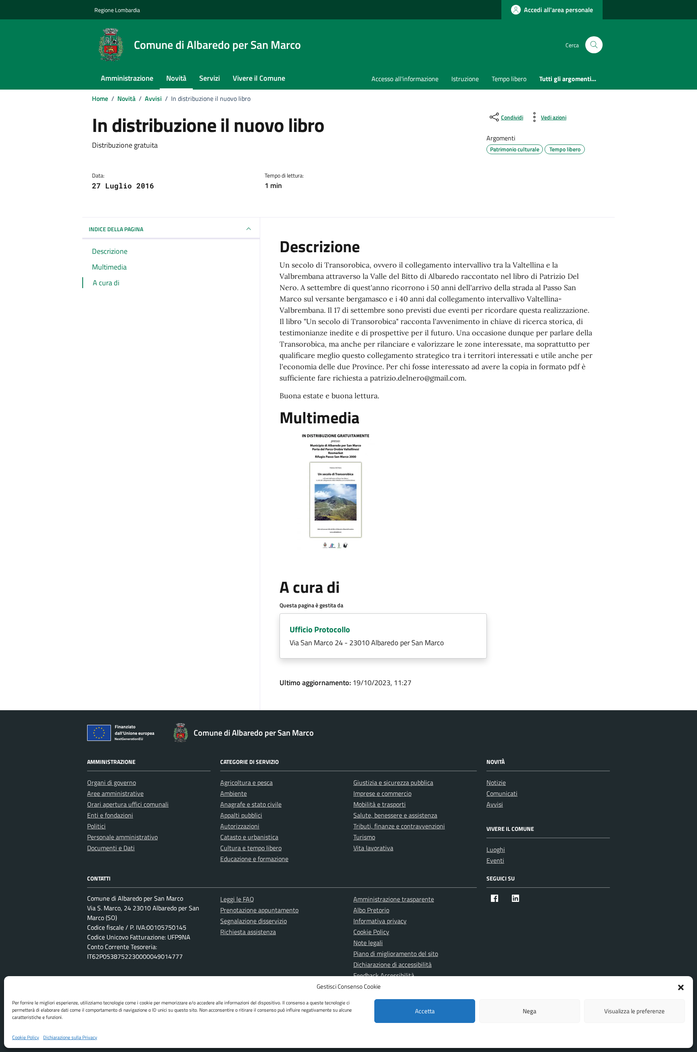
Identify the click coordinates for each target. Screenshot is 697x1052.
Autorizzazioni (239, 826)
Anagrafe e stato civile (251, 804)
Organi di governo (111, 782)
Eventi (495, 860)
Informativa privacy (380, 921)
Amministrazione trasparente (393, 899)
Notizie (496, 782)
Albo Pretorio (371, 910)
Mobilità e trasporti (379, 804)
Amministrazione (127, 78)
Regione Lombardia (117, 10)
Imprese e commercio (382, 793)
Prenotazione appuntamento (259, 910)
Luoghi (495, 849)
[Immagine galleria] (336, 490)
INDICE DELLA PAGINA (116, 229)
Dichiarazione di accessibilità (392, 964)
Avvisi (494, 804)
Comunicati (502, 793)
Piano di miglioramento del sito (395, 953)
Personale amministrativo (122, 837)
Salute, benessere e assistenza (395, 815)
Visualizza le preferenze (634, 1011)
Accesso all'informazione (404, 79)
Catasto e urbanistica (249, 837)
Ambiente (233, 793)
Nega (529, 1011)
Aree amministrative (115, 793)
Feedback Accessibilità (383, 975)
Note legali (368, 942)
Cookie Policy (25, 1037)
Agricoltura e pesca (246, 782)
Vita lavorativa (373, 848)
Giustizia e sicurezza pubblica (393, 782)
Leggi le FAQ (237, 899)
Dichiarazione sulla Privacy (70, 1037)
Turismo (364, 837)
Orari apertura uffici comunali (128, 804)
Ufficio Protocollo (320, 629)
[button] (681, 987)
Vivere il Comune (259, 78)
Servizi (209, 78)
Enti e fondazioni (110, 815)
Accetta (425, 1011)
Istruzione (465, 79)
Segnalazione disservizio (253, 921)
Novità (176, 78)
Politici (96, 826)
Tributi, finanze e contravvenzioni (399, 826)
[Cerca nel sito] (594, 45)
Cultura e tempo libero (251, 848)
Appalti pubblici (241, 815)
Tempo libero (509, 79)
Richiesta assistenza (248, 932)
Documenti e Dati (111, 848)
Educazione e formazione (254, 859)
